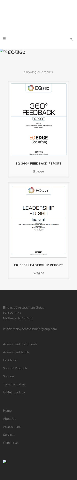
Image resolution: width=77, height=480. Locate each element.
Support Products (15, 368)
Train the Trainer (14, 384)
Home (7, 411)
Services (9, 435)
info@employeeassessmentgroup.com (39, 3)
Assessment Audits (16, 352)
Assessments (12, 427)
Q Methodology (14, 392)
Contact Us (10, 443)
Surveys (8, 376)
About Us (9, 419)
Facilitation (10, 360)
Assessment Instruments (20, 344)
